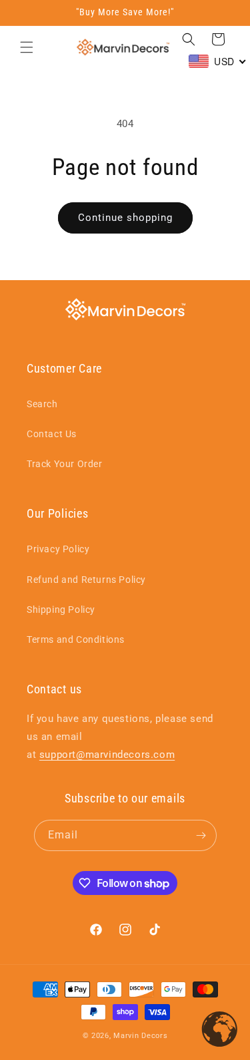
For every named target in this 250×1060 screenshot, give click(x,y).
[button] (26, 47)
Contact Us (52, 434)
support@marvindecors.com (107, 755)
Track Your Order (65, 463)
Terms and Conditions (76, 639)
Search (42, 404)
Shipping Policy (61, 609)
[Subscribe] (201, 835)
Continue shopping (125, 218)
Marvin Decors (140, 1035)
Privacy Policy (58, 549)
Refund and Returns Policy (86, 579)
